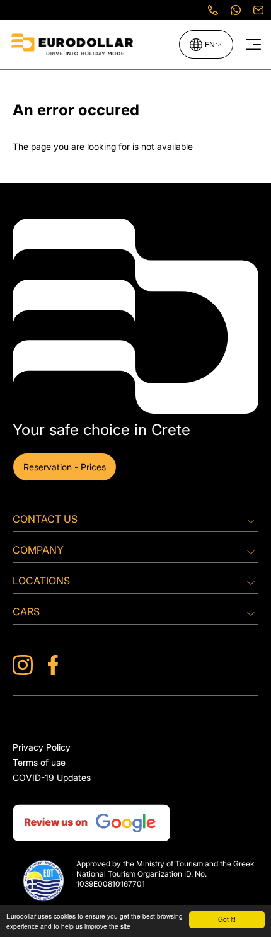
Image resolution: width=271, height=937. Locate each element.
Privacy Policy (42, 747)
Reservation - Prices (64, 467)
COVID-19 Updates (52, 777)
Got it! (227, 919)
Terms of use (39, 762)
